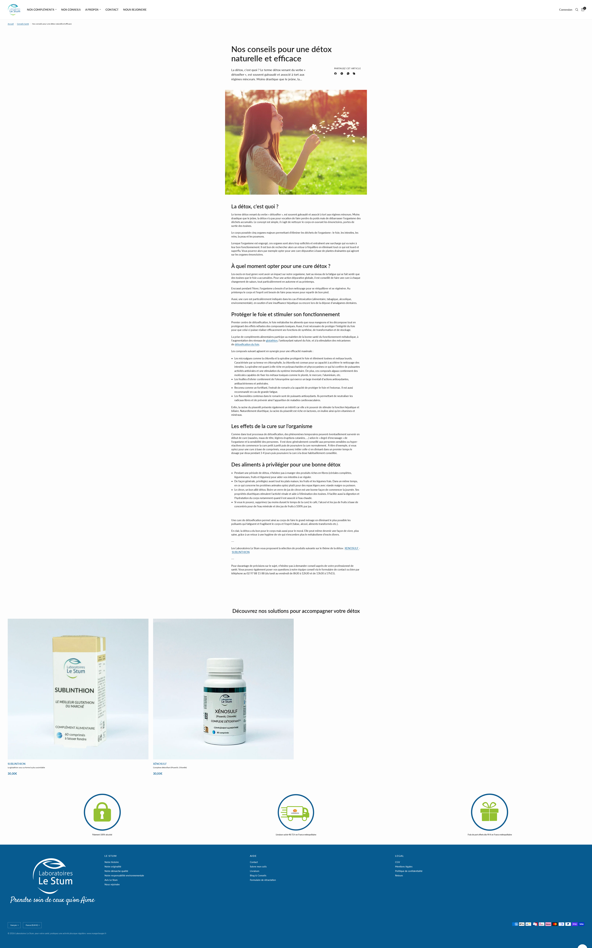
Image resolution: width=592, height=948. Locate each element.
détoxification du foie (247, 344)
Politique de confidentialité (408, 871)
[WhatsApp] (349, 73)
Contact (254, 862)
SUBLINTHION (241, 552)
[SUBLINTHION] (78, 689)
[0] (582, 9)
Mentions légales (404, 866)
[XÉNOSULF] (223, 689)
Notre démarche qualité (116, 871)
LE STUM (111, 856)
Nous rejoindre (112, 884)
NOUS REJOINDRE (135, 9)
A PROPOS (92, 9)
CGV (397, 862)
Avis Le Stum (111, 880)
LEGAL (399, 856)
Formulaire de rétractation (263, 880)
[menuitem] (42, 9)
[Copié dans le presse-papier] (354, 73)
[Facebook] (336, 73)
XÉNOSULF (160, 763)
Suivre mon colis (258, 866)
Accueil (11, 24)
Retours (399, 875)
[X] (342, 73)
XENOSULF (351, 548)
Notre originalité (113, 866)
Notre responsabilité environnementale (124, 875)
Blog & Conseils (258, 875)
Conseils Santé (23, 24)
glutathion (272, 340)
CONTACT (112, 9)
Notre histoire (112, 862)
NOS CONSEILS (71, 9)
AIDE (253, 856)
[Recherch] (577, 9)
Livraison (254, 871)
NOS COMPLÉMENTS (40, 9)
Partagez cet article (347, 68)
